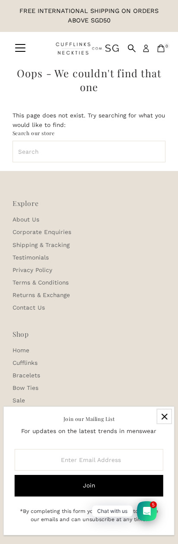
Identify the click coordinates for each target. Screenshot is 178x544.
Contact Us (29, 307)
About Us (26, 219)
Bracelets (26, 375)
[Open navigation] (20, 48)
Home (21, 350)
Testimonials (31, 257)
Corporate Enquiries (42, 231)
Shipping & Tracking (41, 244)
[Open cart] (160, 48)
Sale (19, 400)
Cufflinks (25, 362)
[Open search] (132, 48)
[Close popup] (164, 416)
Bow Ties (25, 387)
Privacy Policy (32, 269)
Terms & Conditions (41, 282)
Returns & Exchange (41, 294)
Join (89, 485)
